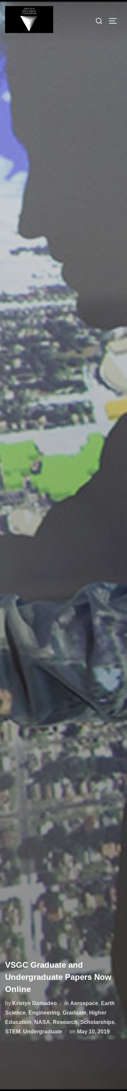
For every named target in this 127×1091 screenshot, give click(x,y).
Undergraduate (42, 1031)
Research (65, 1022)
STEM (12, 1031)
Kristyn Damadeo (34, 1003)
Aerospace (84, 1003)
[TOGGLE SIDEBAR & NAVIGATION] (115, 20)
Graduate (74, 1013)
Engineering (44, 1013)
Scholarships (97, 1022)
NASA (42, 1022)
